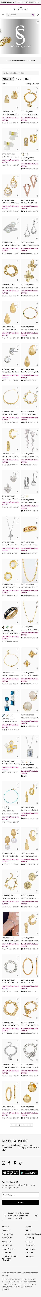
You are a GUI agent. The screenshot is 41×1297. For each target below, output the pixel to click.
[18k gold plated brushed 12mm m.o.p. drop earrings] (11, 839)
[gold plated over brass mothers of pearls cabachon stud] (11, 571)
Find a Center (30, 1249)
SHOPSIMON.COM (7, 2)
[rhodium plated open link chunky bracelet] (11, 966)
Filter (4, 83)
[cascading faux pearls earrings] (30, 440)
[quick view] (17, 108)
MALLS (20, 2)
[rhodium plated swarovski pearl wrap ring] (11, 228)
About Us (28, 1226)
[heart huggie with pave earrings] (11, 482)
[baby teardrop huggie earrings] (30, 355)
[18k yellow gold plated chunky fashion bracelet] (11, 882)
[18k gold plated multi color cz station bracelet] (30, 313)
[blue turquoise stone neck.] (11, 793)
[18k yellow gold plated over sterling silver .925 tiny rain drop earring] (11, 313)
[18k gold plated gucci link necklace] (30, 571)
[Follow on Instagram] (4, 1164)
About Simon (30, 1245)
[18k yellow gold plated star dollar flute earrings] (30, 882)
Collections (29, 1241)
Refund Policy (7, 1241)
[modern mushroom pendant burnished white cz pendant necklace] (11, 528)
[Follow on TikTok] (20, 1164)
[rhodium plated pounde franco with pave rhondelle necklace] (11, 924)
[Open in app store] (11, 1175)
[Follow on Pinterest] (15, 1164)
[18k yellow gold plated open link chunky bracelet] (11, 1008)
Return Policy (6, 1238)
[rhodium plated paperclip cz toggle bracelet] (30, 1051)
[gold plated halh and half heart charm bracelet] (30, 98)
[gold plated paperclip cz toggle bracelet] (30, 1008)
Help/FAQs (6, 1226)
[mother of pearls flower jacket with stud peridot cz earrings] (11, 140)
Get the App (29, 1238)
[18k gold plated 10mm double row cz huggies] (30, 140)
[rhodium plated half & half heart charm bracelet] (11, 1051)
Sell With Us (29, 1256)
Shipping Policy (7, 1234)
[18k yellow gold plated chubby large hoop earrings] (30, 966)
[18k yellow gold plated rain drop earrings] (30, 839)
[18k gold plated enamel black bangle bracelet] (11, 613)
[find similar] (17, 93)
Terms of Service (8, 1249)
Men (27, 79)
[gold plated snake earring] (30, 793)
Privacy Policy (7, 1245)
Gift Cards (29, 1253)
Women (19, 79)
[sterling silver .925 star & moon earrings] (11, 355)
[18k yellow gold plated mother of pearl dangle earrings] (11, 186)
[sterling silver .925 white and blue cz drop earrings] (11, 701)
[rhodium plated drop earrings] (30, 228)
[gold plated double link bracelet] (11, 271)
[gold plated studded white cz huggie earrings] (11, 440)
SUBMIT (20, 1202)
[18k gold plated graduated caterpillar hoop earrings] (30, 924)
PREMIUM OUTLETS (33, 2)
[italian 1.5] (11, 1093)
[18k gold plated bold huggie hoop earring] (11, 98)
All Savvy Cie (7, 79)
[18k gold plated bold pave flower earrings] (30, 271)
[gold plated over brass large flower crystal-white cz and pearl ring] (11, 747)
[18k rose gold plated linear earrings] (30, 186)
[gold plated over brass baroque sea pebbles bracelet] (30, 398)
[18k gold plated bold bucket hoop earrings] (30, 1093)
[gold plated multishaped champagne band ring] (30, 528)
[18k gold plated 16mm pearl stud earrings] (30, 701)
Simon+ (28, 1230)
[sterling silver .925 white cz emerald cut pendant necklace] (30, 747)
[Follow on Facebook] (9, 1164)
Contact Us (6, 1230)
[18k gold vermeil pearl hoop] (30, 482)
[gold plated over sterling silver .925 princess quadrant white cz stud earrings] (30, 659)
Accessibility (6, 1253)
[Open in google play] (29, 1175)
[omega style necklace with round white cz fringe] (11, 398)
